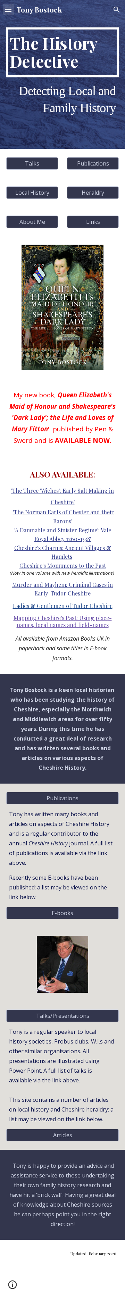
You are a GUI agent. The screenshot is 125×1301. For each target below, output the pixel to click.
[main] (62, 52)
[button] (8, 9)
